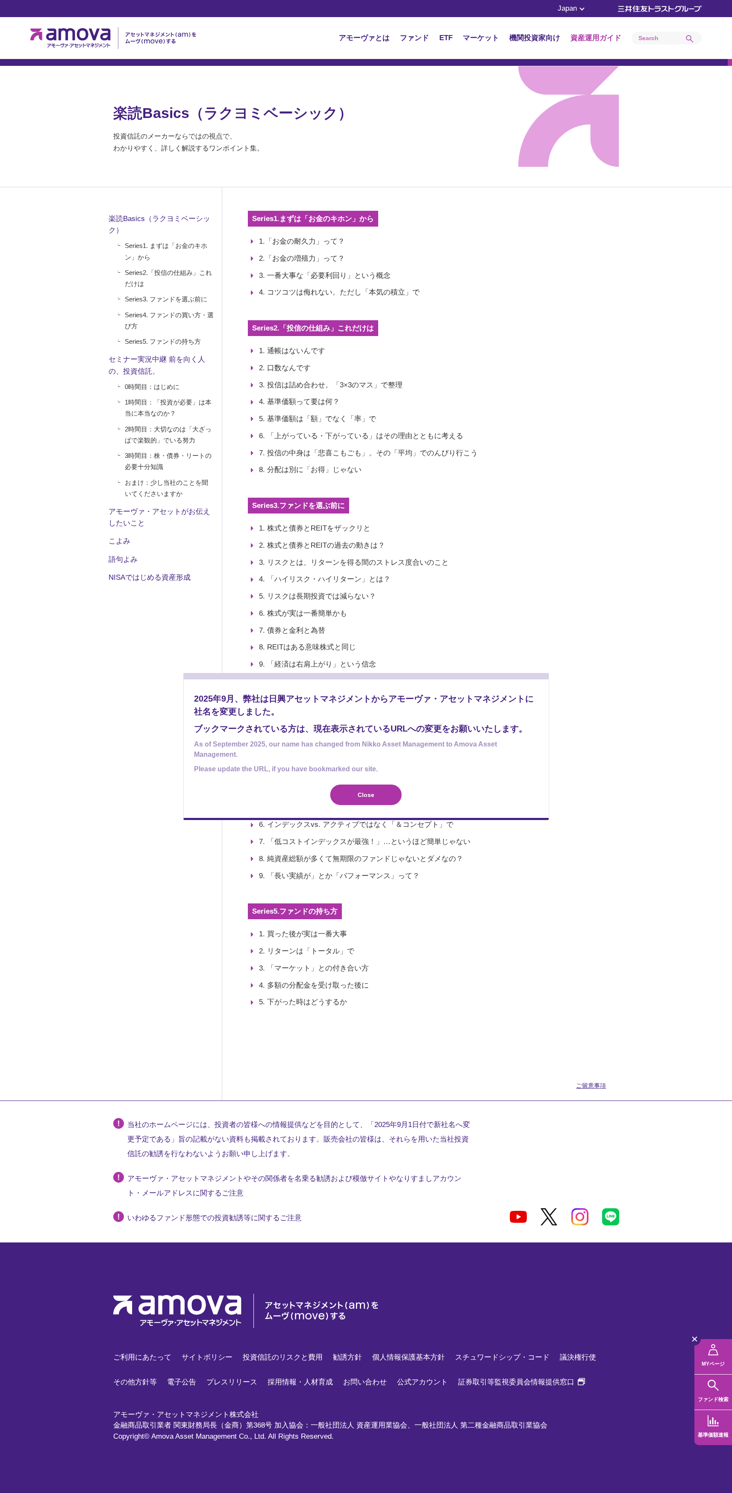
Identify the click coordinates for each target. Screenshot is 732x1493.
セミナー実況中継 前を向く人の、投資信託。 (157, 365)
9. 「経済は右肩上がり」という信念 (317, 664)
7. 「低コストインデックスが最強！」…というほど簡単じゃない (364, 842)
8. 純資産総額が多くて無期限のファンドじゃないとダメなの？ (361, 859)
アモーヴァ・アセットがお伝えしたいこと (159, 517)
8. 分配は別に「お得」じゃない (310, 470)
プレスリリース (231, 1382)
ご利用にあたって (142, 1357)
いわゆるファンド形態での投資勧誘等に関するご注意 (214, 1218)
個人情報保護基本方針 (408, 1357)
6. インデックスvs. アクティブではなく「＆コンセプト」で (356, 824)
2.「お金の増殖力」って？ (302, 258)
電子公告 (181, 1382)
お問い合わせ (365, 1382)
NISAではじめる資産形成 (150, 577)
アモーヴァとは (364, 38)
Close (366, 794)
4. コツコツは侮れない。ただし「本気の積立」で (339, 292)
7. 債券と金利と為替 (292, 630)
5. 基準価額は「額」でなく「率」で (317, 419)
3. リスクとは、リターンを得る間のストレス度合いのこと (354, 562)
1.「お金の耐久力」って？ (302, 241)
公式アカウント (422, 1382)
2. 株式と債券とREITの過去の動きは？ (322, 545)
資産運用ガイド (595, 38)
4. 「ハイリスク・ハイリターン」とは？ (325, 579)
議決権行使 (578, 1357)
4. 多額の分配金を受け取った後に (314, 985)
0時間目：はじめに (152, 386)
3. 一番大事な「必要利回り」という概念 (325, 275)
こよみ (119, 541)
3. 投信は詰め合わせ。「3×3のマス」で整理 (331, 385)
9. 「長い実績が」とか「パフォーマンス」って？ (339, 876)
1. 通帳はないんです (292, 351)
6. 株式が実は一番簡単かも (303, 613)
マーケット (481, 38)
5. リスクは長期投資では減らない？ (317, 596)
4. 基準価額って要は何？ (299, 402)
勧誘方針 (347, 1357)
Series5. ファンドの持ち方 (163, 341)
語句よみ (123, 559)
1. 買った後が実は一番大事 (303, 934)
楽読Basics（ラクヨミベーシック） (159, 224)
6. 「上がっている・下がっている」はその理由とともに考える (361, 436)
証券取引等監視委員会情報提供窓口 (521, 1382)
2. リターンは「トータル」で (306, 951)
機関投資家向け (534, 38)
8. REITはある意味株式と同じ (307, 647)
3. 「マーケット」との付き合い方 (314, 968)
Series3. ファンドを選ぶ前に (166, 299)
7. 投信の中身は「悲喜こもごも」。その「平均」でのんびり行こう (368, 453)
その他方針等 (135, 1382)
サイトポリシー (207, 1357)
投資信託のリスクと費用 (283, 1357)
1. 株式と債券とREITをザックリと (314, 528)
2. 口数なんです (285, 368)
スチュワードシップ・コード (502, 1357)
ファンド (414, 38)
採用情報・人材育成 (300, 1382)
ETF (446, 38)
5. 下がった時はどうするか (303, 1002)
